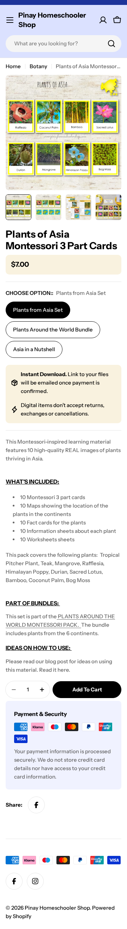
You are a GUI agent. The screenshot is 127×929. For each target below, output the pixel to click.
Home (13, 66)
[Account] (103, 20)
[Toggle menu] (10, 20)
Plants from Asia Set (38, 310)
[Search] (111, 43)
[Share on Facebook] (36, 804)
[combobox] (63, 43)
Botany (38, 66)
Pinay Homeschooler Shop (52, 20)
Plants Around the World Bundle (53, 329)
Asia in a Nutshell (34, 349)
